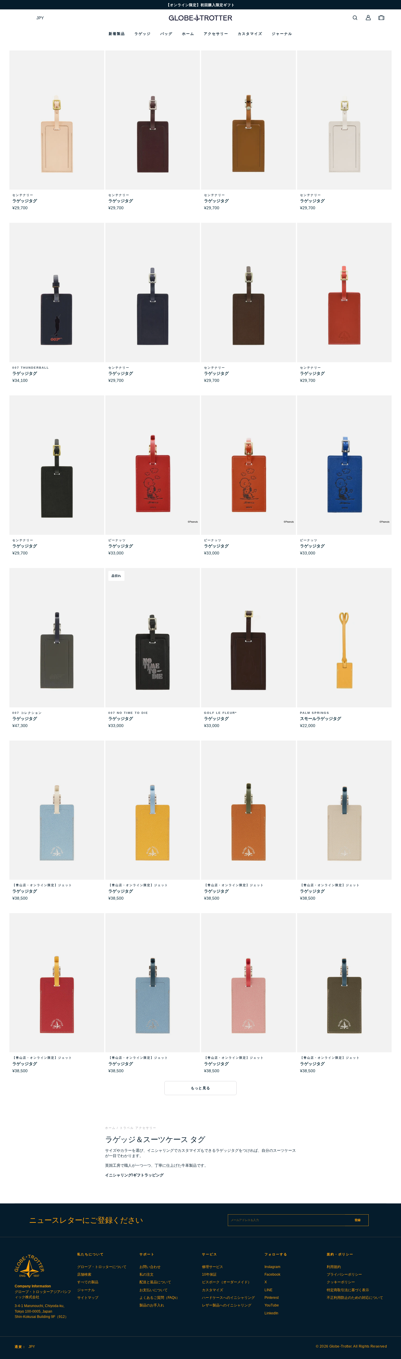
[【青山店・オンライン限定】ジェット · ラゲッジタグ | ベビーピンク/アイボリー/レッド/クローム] (248, 995)
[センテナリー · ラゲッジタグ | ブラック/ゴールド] (56, 477)
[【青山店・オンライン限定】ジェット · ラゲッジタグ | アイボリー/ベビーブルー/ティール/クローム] (344, 822)
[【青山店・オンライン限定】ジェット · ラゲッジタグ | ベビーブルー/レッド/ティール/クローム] (152, 995)
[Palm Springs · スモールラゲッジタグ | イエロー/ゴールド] (344, 650)
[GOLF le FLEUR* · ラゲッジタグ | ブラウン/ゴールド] (248, 650)
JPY (40, 18)
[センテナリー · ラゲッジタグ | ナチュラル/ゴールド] (56, 132)
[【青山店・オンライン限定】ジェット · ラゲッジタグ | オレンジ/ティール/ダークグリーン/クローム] (248, 822)
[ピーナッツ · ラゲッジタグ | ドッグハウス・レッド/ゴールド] (152, 477)
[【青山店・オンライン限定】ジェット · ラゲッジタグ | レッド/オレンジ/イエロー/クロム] (56, 995)
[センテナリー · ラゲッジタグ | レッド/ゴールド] (344, 305)
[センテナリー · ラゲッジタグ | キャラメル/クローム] (248, 132)
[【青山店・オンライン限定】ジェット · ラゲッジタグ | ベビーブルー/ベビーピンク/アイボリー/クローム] (56, 822)
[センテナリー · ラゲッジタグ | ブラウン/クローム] (248, 305)
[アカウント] (368, 18)
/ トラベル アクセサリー (136, 1127)
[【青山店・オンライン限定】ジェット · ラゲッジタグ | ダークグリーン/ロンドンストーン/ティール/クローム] (344, 995)
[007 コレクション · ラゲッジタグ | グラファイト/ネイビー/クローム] (56, 650)
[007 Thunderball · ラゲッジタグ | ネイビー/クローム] (56, 305)
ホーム (110, 1127)
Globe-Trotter (340, 1346)
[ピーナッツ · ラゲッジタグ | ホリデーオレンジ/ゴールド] (248, 477)
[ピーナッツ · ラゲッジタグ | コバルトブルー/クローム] (344, 477)
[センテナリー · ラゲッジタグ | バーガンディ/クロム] (152, 132)
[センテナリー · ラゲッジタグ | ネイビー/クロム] (152, 305)
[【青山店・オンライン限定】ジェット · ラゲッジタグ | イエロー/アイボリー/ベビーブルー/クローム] (152, 822)
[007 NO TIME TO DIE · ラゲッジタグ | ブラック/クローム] (152, 650)
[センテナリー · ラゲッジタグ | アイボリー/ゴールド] (344, 132)
